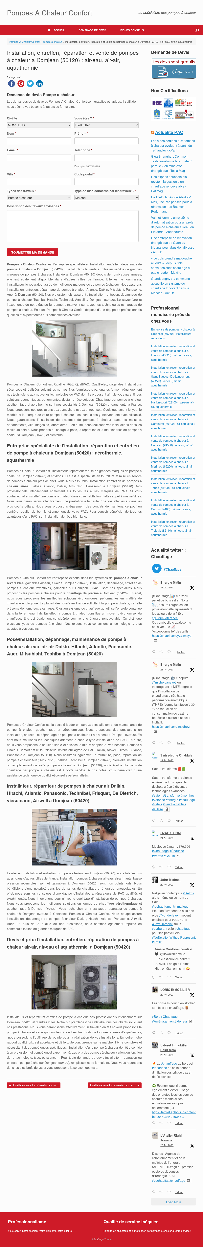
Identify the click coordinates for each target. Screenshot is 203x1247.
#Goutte (169, 855)
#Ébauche (176, 850)
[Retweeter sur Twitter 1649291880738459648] (162, 743)
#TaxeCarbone (162, 924)
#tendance (159, 1067)
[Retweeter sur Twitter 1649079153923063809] (162, 1123)
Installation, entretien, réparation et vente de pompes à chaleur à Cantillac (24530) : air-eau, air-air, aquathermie (173, 443)
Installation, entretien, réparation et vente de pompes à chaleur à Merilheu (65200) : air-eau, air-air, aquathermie (173, 464)
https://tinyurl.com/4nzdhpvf (171, 726)
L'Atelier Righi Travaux (171, 1137)
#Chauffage (160, 850)
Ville (11, 174)
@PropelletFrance (165, 618)
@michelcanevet (164, 682)
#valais (157, 804)
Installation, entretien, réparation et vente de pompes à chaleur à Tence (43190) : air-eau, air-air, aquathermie (173, 485)
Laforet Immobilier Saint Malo (174, 1047)
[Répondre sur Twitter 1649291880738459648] (154, 743)
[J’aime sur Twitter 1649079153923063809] (170, 1123)
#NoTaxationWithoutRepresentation (177, 937)
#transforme (171, 795)
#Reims (188, 893)
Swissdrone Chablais (176, 755)
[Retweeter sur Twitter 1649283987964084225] (162, 821)
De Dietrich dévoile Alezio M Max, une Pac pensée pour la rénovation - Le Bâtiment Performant (171, 204)
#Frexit (157, 941)
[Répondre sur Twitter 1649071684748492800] (154, 1192)
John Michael (170, 879)
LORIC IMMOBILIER (175, 989)
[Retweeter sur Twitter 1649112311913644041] (162, 977)
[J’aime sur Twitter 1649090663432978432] (170, 1033)
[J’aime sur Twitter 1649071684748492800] (170, 1192)
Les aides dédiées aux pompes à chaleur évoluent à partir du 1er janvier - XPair (173, 145)
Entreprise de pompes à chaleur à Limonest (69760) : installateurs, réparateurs (173, 333)
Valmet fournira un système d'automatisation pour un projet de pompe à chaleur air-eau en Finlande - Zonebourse (172, 224)
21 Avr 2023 (166, 587)
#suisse (157, 809)
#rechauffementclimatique (170, 906)
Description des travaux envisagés (34, 206)
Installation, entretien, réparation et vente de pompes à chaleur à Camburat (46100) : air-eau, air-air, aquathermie (173, 421)
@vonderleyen (169, 915)
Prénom (81, 134)
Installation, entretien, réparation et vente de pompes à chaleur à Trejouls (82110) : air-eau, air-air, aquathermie (173, 528)
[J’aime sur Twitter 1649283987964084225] (170, 821)
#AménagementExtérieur (169, 1021)
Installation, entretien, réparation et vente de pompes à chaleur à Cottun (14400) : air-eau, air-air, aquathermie (173, 507)
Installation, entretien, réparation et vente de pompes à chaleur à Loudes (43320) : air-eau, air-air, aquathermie (173, 353)
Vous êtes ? (84, 118)
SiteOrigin (99, 1239)
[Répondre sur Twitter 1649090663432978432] (154, 1033)
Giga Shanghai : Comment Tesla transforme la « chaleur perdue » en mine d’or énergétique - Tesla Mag (171, 163)
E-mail (12, 150)
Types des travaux (21, 191)
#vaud (167, 804)
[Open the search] (197, 30)
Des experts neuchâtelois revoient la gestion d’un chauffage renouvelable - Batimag (169, 183)
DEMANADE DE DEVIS (92, 30)
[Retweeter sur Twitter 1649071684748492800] (162, 1192)
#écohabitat (160, 1180)
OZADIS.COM (170, 833)
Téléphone (83, 150)
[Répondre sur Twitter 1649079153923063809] (154, 1123)
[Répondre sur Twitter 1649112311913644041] (154, 977)
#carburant (159, 928)
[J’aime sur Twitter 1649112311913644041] (170, 977)
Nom (11, 134)
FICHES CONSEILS (132, 30)
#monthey (187, 795)
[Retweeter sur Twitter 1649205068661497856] (162, 867)
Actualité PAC (169, 132)
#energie (172, 799)
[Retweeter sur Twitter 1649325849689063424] (162, 652)
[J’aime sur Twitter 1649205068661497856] (170, 867)
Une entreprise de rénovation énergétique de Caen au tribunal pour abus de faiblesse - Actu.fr (172, 245)
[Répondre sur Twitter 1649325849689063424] (154, 652)
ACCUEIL (59, 30)
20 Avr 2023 (166, 884)
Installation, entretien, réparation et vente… (33, 1085)
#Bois (156, 1016)
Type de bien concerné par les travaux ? (105, 191)
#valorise (158, 799)
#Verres (157, 855)
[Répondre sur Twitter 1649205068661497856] (154, 867)
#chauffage (187, 799)
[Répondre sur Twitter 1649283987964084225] (154, 821)
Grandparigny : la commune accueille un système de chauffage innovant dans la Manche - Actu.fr (170, 285)
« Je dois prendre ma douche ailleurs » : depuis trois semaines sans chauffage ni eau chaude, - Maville (171, 265)
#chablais (179, 804)
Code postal (84, 174)
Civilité (12, 118)
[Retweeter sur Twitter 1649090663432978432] (162, 1033)
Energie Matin (170, 582)
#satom (157, 795)
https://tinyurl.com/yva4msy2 (172, 635)
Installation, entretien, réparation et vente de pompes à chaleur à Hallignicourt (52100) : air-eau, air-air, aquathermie (173, 400)
